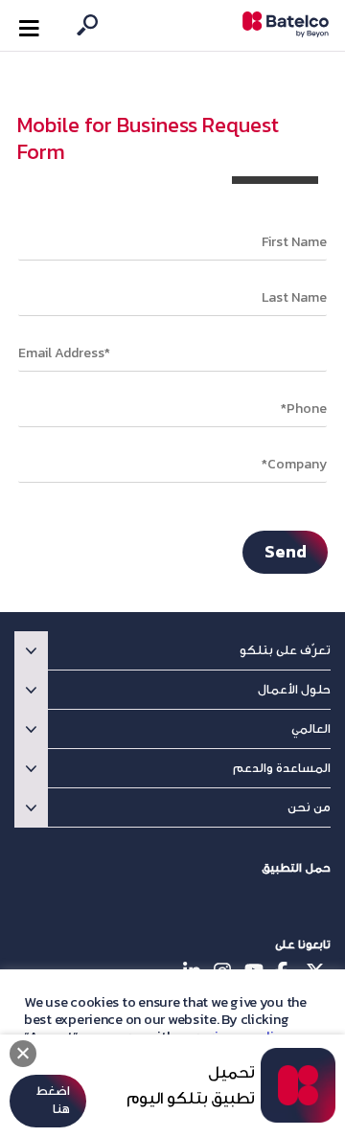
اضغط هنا (52, 1099)
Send (285, 551)
